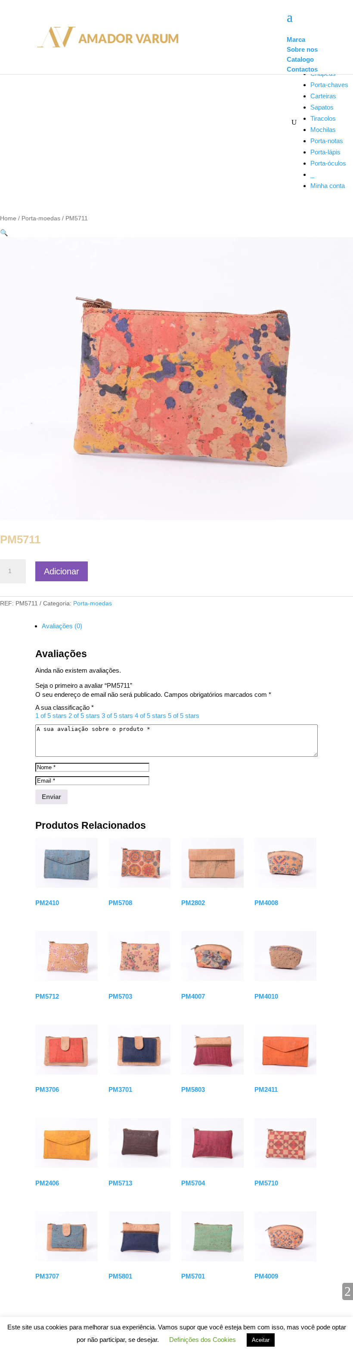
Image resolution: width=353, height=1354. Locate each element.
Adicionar (61, 571)
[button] (4, 232)
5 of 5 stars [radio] (183, 715)
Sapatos (322, 107)
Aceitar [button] (260, 1340)
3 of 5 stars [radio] (117, 715)
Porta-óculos (328, 163)
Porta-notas (326, 140)
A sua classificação (64, 707)
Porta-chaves (329, 84)
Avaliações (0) (62, 626)
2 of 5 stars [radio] (84, 715)
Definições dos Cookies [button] (202, 1339)
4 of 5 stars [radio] (150, 715)
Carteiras (323, 96)
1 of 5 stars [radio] (51, 715)
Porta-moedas (41, 218)
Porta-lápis (325, 152)
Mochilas (323, 129)
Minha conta (327, 185)
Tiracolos (323, 118)
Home (8, 218)
